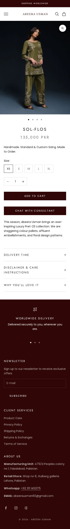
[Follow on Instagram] (16, 508)
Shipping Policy (14, 431)
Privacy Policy (13, 425)
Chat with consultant (35, 211)
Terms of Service (15, 444)
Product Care (13, 418)
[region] (35, 321)
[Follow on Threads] (26, 508)
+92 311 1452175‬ (31, 488)
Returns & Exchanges (18, 437)
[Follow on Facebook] (6, 508)
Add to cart (35, 196)
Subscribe (18, 396)
